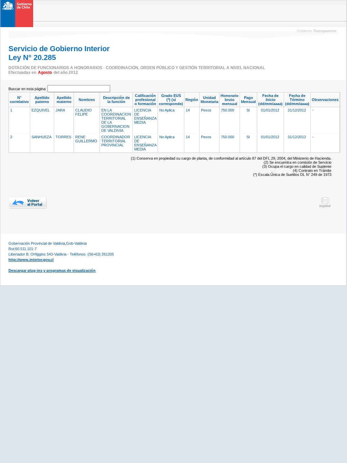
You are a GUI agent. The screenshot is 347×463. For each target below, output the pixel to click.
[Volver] (27, 203)
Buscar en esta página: (27, 89)
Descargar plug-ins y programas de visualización (52, 270)
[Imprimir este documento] (325, 207)
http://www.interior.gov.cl (31, 260)
